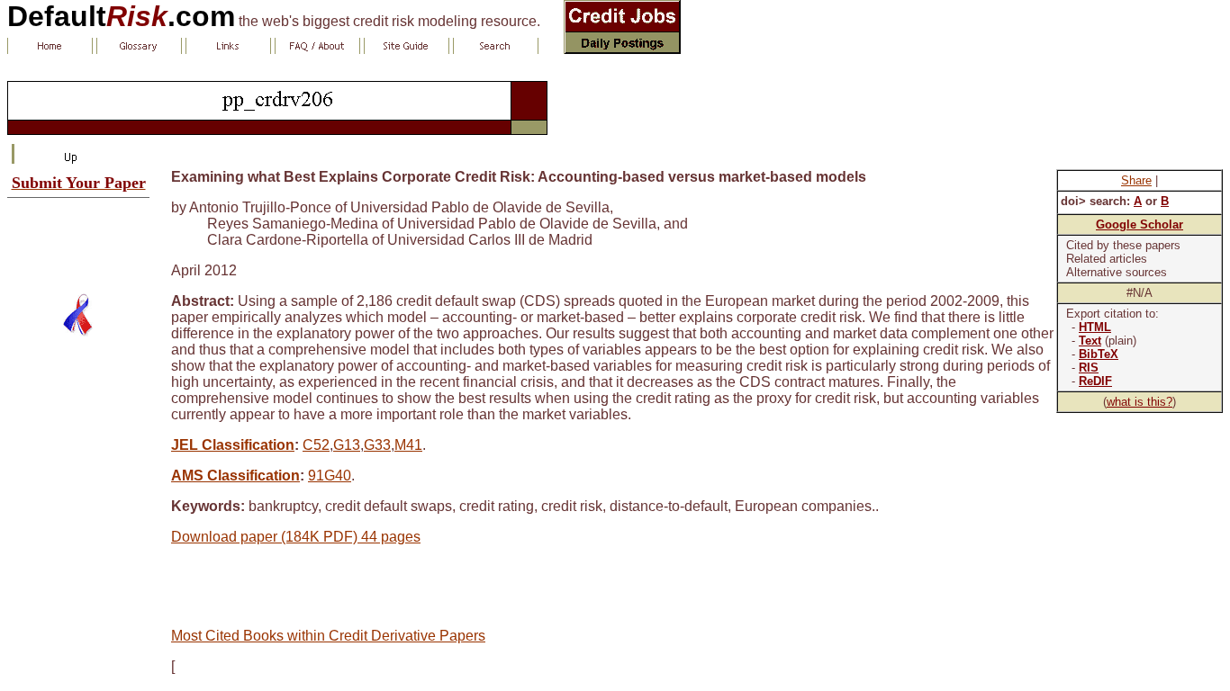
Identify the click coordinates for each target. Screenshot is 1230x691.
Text (1090, 340)
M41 (408, 445)
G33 (377, 445)
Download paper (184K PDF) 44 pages (296, 536)
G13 (346, 445)
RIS (1089, 367)
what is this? (1139, 401)
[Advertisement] (78, 238)
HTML (1095, 327)
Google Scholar (1139, 224)
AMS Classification (235, 475)
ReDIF (1095, 381)
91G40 (329, 475)
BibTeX (1098, 354)
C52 (316, 445)
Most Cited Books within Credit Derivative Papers (328, 635)
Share (1136, 180)
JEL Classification (232, 445)
